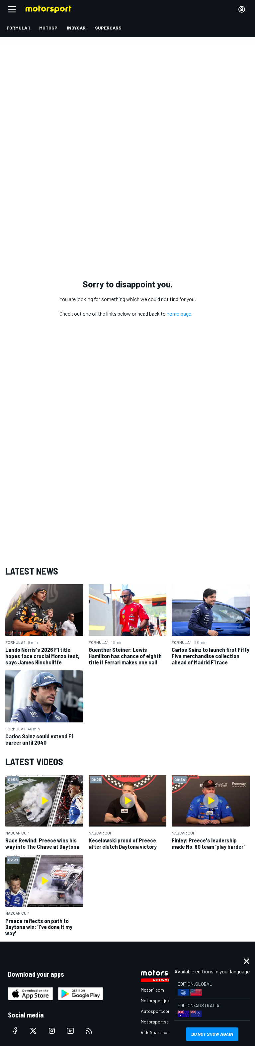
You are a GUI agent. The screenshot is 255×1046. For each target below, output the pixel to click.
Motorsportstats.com (163, 1021)
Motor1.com (152, 990)
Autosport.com (156, 1011)
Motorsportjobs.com (161, 1000)
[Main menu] (12, 9)
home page (179, 313)
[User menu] (241, 9)
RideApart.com (156, 1032)
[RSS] (89, 1030)
